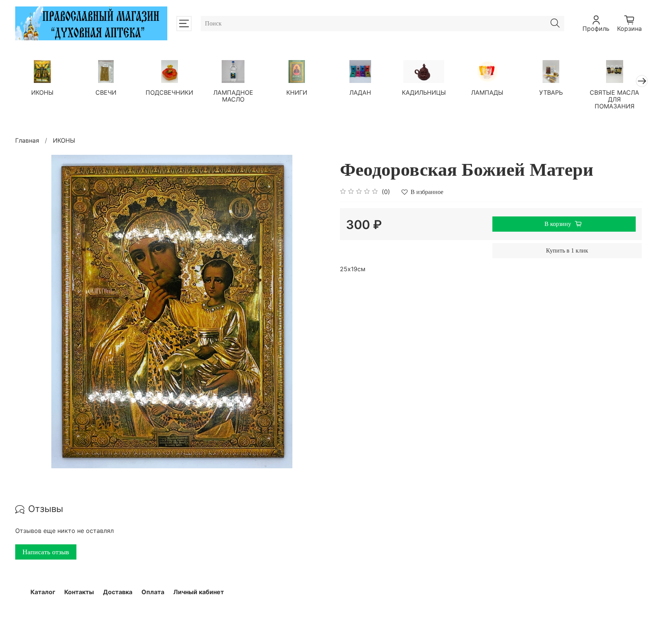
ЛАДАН (360, 92)
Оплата (152, 592)
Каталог (42, 592)
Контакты (79, 592)
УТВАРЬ (551, 92)
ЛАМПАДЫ (487, 92)
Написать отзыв (45, 552)
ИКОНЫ (42, 92)
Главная (27, 140)
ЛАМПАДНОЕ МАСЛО (233, 96)
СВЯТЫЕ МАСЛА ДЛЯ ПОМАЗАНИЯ (614, 99)
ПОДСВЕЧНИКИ (169, 92)
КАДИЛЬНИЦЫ (424, 92)
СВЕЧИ (105, 92)
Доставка (117, 592)
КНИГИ (296, 92)
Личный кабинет (198, 592)
